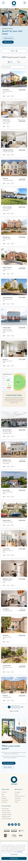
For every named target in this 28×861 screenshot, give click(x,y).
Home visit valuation (6, 810)
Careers (16, 802)
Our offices (4, 792)
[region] (14, 851)
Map (18, 62)
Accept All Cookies (14, 858)
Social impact (17, 800)
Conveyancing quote (6, 812)
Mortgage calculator (6, 816)
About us (17, 794)
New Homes (4, 802)
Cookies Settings (14, 854)
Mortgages (4, 798)
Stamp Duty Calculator (6, 818)
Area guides (17, 792)
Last (22, 707)
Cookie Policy (19, 851)
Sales (3, 794)
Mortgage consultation (7, 814)
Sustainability (17, 798)
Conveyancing (5, 800)
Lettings (3, 796)
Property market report (20, 796)
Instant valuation (5, 808)
